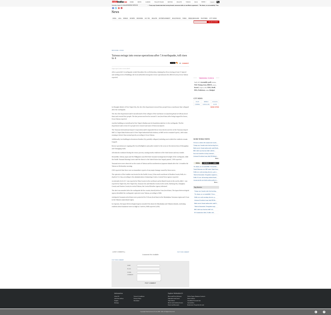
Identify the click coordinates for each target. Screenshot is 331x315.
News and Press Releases (175, 296)
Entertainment (164, 18)
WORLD (122, 50)
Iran (205, 85)
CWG (209, 87)
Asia (119, 18)
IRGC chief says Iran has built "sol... (204, 209)
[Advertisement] (174, 11)
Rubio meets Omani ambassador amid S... (206, 203)
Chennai (197, 104)
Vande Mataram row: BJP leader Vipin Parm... (206, 169)
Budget (212, 90)
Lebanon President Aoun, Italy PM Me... (205, 200)
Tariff (195, 82)
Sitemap (116, 303)
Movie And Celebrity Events (175, 303)
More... (217, 158)
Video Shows (171, 300)
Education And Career (174, 298)
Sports (132, 18)
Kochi (215, 104)
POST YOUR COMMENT (183, 252)
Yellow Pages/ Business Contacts (196, 296)
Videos (188, 2)
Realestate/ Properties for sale (195, 305)
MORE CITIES (214, 107)
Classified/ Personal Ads (194, 300)
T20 (195, 85)
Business (140, 18)
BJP (205, 87)
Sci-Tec (147, 18)
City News (213, 18)
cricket (207, 90)
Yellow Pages (159, 2)
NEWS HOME (115, 50)
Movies (170, 2)
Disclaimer (136, 300)
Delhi (197, 101)
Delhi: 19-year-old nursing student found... (205, 177)
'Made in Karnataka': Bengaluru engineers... (206, 175)
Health (179, 2)
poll (209, 82)
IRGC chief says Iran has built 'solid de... (204, 151)
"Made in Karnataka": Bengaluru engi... (205, 206)
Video (184, 18)
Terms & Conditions (139, 296)
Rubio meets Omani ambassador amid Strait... (206, 148)
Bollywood (176, 18)
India (114, 18)
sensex (214, 85)
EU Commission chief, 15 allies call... (204, 212)
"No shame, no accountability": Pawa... (205, 194)
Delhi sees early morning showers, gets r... (205, 172)
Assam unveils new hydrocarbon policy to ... (206, 180)
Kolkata (215, 101)
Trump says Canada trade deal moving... (205, 191)
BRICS (209, 85)
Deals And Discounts (173, 305)
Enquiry (116, 300)
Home (132, 2)
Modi (213, 87)
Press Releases (193, 18)
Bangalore (206, 104)
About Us (116, 296)
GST (199, 82)
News (139, 2)
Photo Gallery (191, 298)
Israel (196, 87)
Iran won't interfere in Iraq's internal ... (204, 153)
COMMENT (185, 63)
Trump (200, 85)
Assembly (204, 82)
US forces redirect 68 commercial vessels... (205, 142)
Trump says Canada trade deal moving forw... (206, 145)
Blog (196, 2)
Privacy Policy (137, 298)
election (214, 82)
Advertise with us (131, 5)
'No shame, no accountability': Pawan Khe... (206, 166)
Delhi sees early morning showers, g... (205, 197)
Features (204, 18)
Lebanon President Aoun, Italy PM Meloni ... (205, 156)
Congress (201, 87)
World (125, 18)
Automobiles (190, 303)
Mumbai (206, 101)
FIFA (196, 90)
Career (147, 2)
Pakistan (201, 90)
